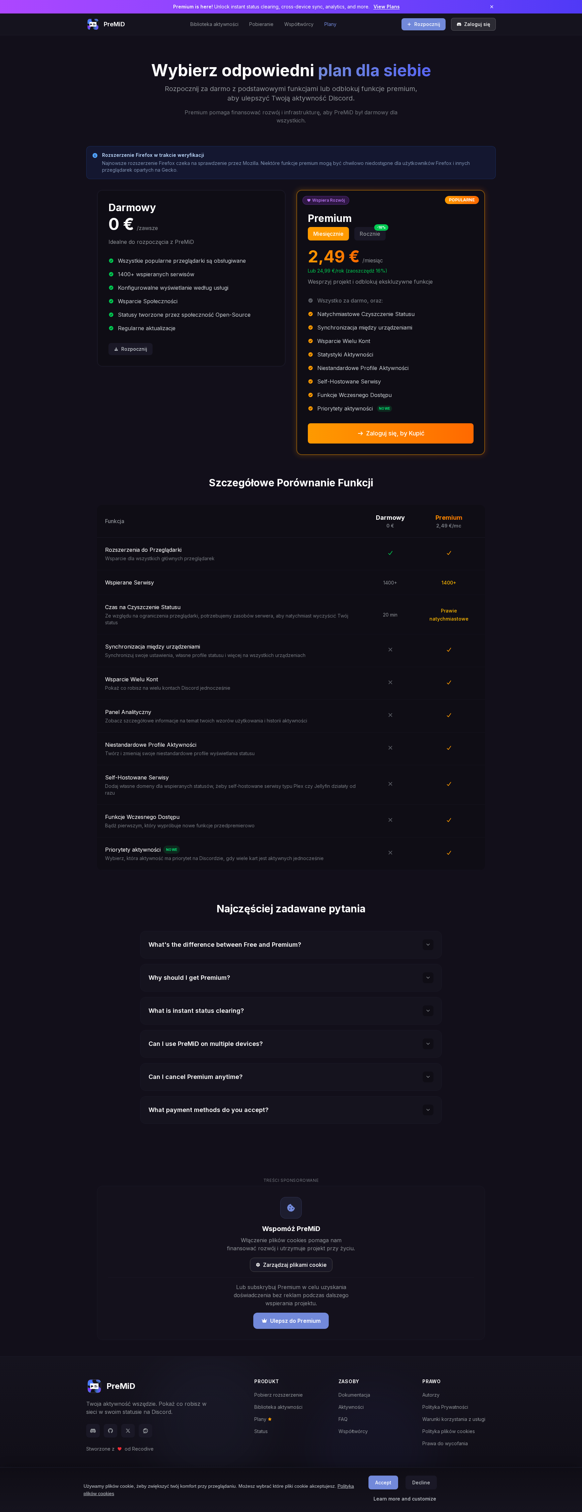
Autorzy (431, 1395)
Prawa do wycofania (445, 1443)
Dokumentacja (354, 1395)
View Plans (387, 6)
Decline (421, 1482)
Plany (330, 24)
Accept (383, 1482)
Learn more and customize (405, 1499)
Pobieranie (261, 24)
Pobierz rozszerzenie (278, 1395)
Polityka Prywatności (445, 1407)
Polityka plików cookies (448, 1431)
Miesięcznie (328, 233)
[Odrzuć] (492, 7)
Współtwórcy (299, 24)
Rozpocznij (427, 24)
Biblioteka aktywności (214, 24)
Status (261, 1431)
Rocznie (373, 232)
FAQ (343, 1419)
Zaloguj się (477, 24)
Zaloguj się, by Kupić (395, 433)
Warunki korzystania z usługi (453, 1419)
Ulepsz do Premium (295, 1320)
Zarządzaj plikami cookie (295, 1264)
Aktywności (351, 1407)
